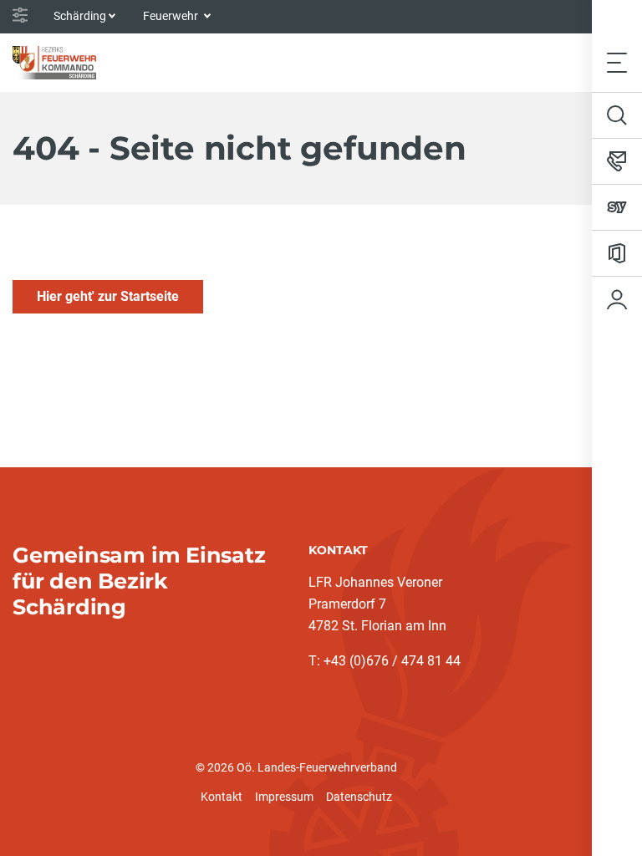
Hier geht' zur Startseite (108, 296)
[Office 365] (617, 253)
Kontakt (221, 796)
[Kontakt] (617, 161)
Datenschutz (359, 796)
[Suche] (617, 115)
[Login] (617, 299)
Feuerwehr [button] (172, 16)
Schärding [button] (80, 16)
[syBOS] (617, 207)
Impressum (284, 796)
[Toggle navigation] (617, 62)
